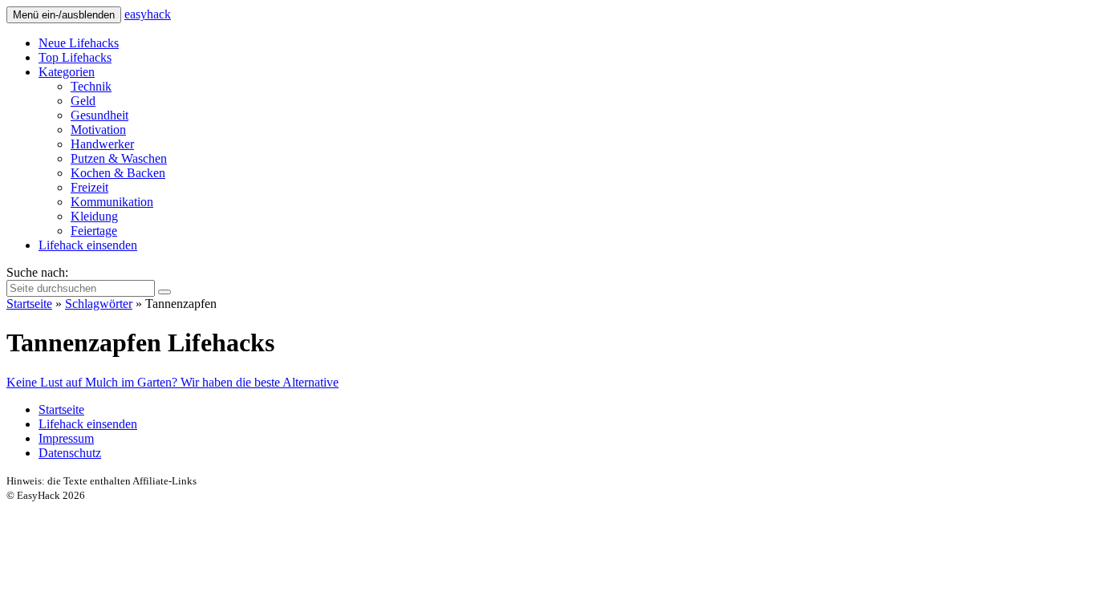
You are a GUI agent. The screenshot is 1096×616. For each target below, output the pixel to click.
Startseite (29, 303)
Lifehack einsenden (88, 245)
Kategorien (67, 72)
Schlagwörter (98, 303)
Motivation (98, 129)
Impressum (66, 438)
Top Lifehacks (75, 57)
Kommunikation (112, 202)
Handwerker (102, 144)
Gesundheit (99, 115)
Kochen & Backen (118, 173)
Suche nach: (37, 272)
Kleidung (94, 216)
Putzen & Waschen (119, 158)
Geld (83, 100)
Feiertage (94, 230)
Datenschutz (70, 453)
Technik (91, 86)
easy (147, 14)
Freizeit (89, 187)
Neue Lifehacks (79, 43)
